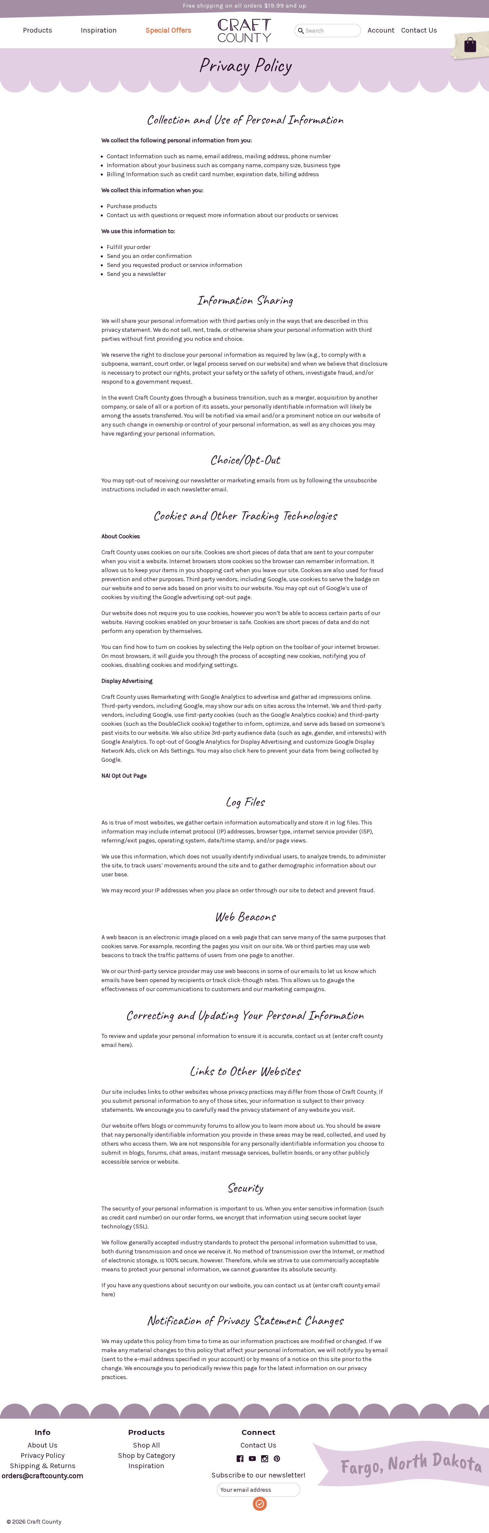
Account (381, 30)
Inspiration (99, 30)
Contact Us (419, 30)
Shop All (146, 1445)
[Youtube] (252, 1458)
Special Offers (168, 30)
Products (37, 30)
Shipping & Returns (43, 1466)
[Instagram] (264, 1458)
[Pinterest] (276, 1458)
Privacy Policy (43, 1455)
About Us (43, 1445)
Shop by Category (146, 1455)
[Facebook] (240, 1458)
